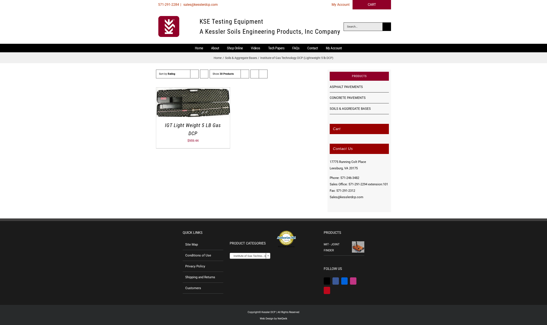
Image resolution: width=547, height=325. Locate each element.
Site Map (191, 244)
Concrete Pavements (348, 98)
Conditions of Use (198, 255)
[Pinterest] (327, 290)
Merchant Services (286, 247)
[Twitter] (327, 281)
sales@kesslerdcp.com (200, 5)
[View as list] (263, 74)
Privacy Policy (195, 266)
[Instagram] (353, 281)
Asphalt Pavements (346, 87)
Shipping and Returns (200, 277)
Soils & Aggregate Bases (350, 109)
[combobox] (250, 256)
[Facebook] (335, 281)
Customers (193, 288)
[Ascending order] (204, 74)
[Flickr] (344, 281)
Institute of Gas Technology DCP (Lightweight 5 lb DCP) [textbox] (251, 256)
